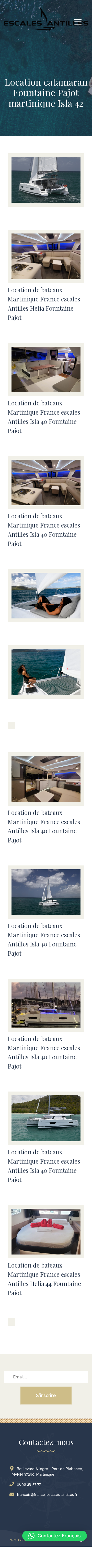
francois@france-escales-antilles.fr (47, 1495)
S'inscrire (46, 1395)
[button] (54, 1536)
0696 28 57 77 (29, 1484)
